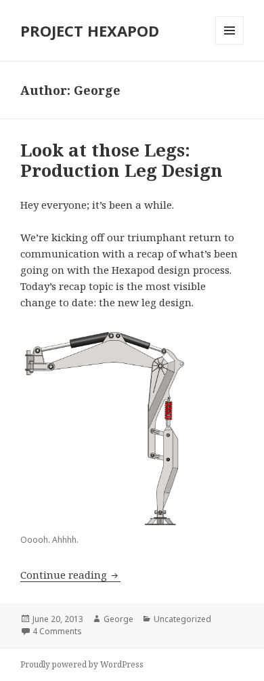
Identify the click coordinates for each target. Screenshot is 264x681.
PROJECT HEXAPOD (89, 30)
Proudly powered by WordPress (82, 664)
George (118, 619)
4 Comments (57, 631)
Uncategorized (182, 619)
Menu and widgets (230, 44)
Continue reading (70, 574)
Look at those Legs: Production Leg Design (121, 160)
